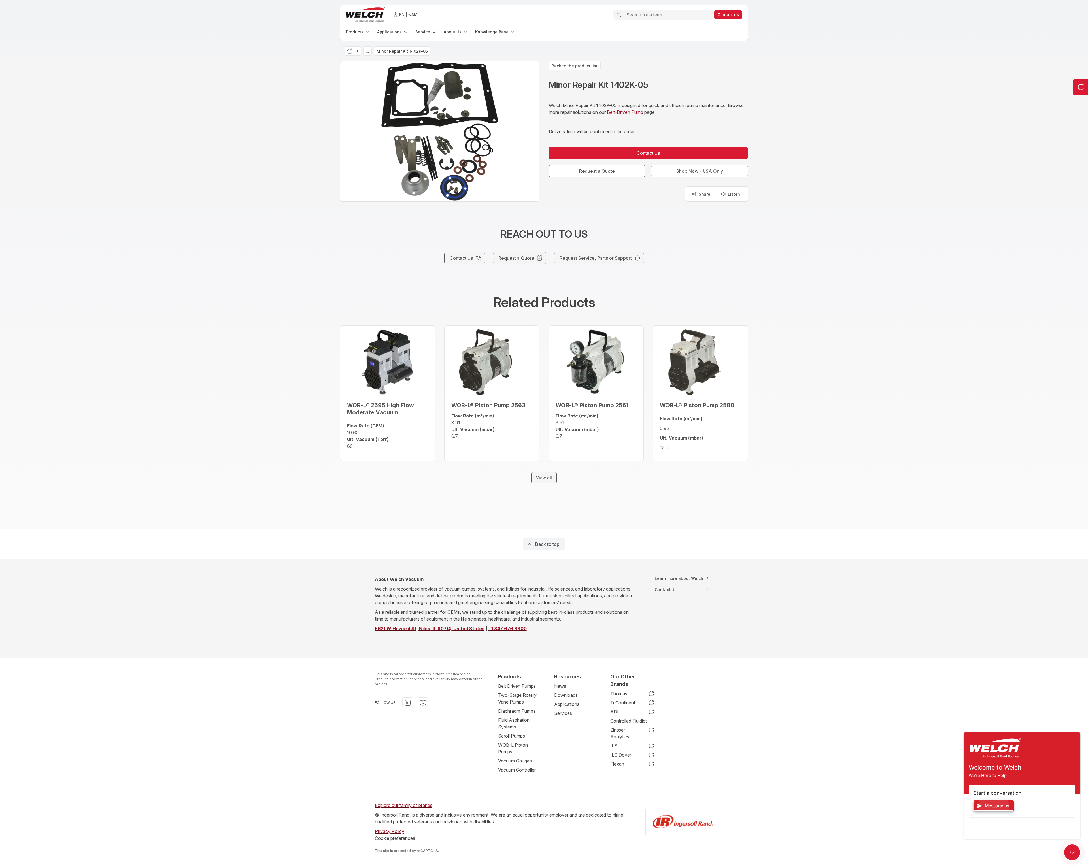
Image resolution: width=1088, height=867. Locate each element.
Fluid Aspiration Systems (514, 723)
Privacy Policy (389, 831)
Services (563, 713)
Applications (566, 704)
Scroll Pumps (511, 736)
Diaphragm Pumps (517, 711)
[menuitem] (358, 32)
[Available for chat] (1072, 852)
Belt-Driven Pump (625, 112)
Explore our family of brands (403, 805)
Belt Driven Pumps (517, 686)
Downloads (566, 695)
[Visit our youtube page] (423, 702)
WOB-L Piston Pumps (513, 748)
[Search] (619, 15)
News (560, 686)
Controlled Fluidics (629, 721)
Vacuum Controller (517, 770)
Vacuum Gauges (515, 761)
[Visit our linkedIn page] (407, 702)
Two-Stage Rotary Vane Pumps (517, 698)
